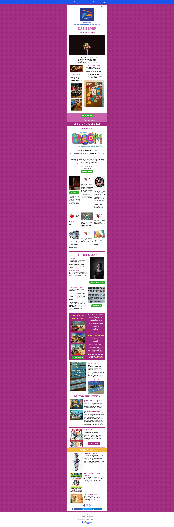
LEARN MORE (87, 172)
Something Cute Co (94, 461)
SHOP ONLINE (87, 115)
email (79, 263)
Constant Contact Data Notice (89, 517)
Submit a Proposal (98, 357)
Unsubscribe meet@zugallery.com (87, 516)
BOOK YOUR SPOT (97, 282)
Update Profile (81, 517)
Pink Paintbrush (79, 160)
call (85, 263)
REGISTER (74, 192)
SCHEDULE (97, 306)
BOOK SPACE (78, 357)
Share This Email (78, 509)
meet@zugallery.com (97, 380)
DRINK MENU (76, 74)
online (76, 263)
